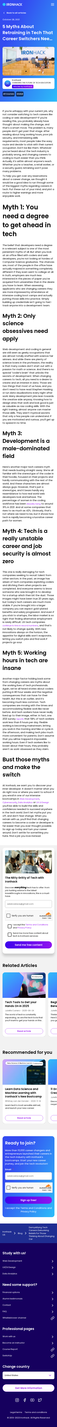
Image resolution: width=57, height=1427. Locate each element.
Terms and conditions (36, 1412)
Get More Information (28, 1388)
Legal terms (16, 1412)
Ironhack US (7, 1233)
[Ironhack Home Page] (12, 4)
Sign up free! (28, 1200)
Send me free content (28, 945)
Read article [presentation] (24, 1031)
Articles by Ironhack (22, 86)
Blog (20, 1233)
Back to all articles (16, 12)
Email (9, 1169)
